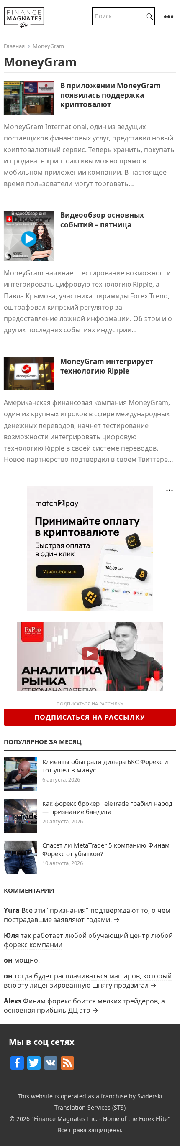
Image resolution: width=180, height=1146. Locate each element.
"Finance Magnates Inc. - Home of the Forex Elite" (100, 1119)
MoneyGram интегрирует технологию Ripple (106, 366)
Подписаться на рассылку (89, 717)
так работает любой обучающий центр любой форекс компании (88, 940)
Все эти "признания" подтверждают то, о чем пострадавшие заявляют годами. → (87, 915)
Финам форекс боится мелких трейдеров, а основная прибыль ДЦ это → (84, 1005)
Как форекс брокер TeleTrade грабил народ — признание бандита (107, 807)
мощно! (27, 960)
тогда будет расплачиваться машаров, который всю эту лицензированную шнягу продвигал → (88, 980)
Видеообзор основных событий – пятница (102, 219)
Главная (14, 46)
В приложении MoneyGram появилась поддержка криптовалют (110, 95)
